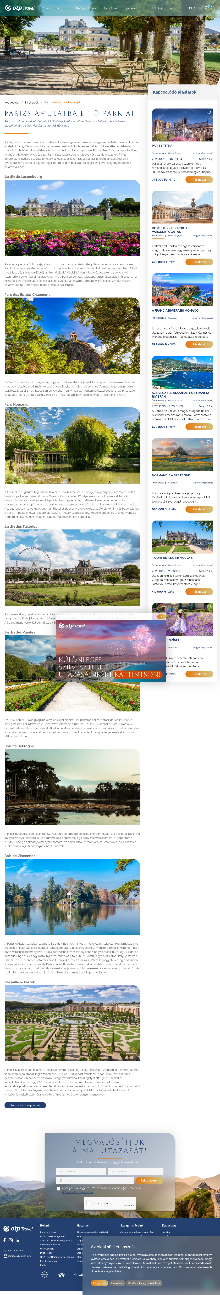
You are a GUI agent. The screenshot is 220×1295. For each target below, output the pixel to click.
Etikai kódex (46, 1253)
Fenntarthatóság (48, 1261)
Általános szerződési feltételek (92, 1232)
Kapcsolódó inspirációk (25, 1105)
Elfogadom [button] (99, 1283)
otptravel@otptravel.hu (19, 1256)
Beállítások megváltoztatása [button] (144, 1283)
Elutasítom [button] (117, 1283)
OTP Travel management (53, 1236)
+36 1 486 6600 (16, 1250)
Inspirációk (31, 102)
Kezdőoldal (11, 102)
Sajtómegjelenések (50, 1244)
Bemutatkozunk (48, 1232)
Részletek (199, 179)
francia (66, 276)
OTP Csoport (47, 1248)
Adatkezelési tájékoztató (77, 1192)
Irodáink (166, 1232)
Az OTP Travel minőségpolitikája (56, 1240)
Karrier (43, 1265)
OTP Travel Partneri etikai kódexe (57, 1257)
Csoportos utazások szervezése (137, 1232)
